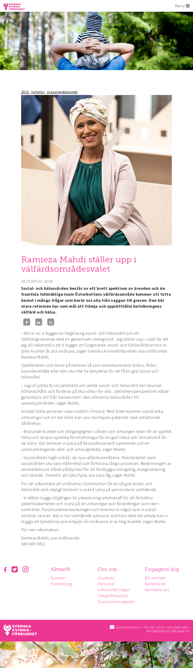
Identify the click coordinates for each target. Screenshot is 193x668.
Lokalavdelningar (114, 589)
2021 (25, 92)
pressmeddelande (62, 92)
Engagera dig (162, 569)
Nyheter (58, 578)
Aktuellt (60, 569)
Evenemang (61, 583)
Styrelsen (106, 578)
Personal (106, 583)
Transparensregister (116, 601)
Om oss (107, 569)
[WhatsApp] (50, 322)
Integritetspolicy (113, 595)
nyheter (38, 92)
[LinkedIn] (38, 322)
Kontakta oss (157, 589)
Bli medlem (155, 578)
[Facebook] (26, 322)
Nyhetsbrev (155, 583)
